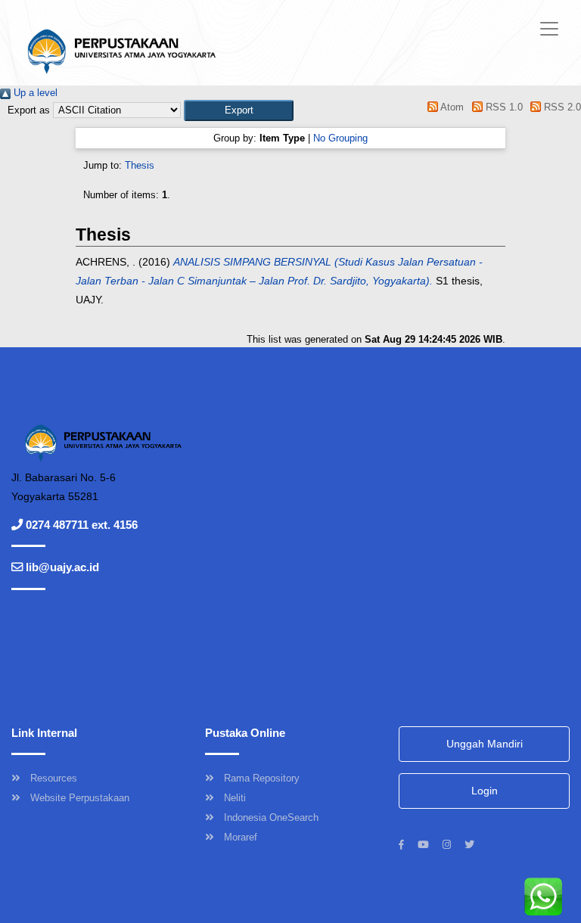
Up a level (34, 92)
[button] (239, 110)
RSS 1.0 (502, 107)
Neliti (235, 797)
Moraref (240, 837)
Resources (53, 778)
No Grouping (340, 138)
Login (484, 791)
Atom (451, 107)
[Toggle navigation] (549, 28)
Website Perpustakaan (79, 797)
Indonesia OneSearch (271, 817)
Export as (29, 110)
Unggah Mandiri (484, 744)
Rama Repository (262, 778)
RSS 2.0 (561, 107)
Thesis (139, 165)
